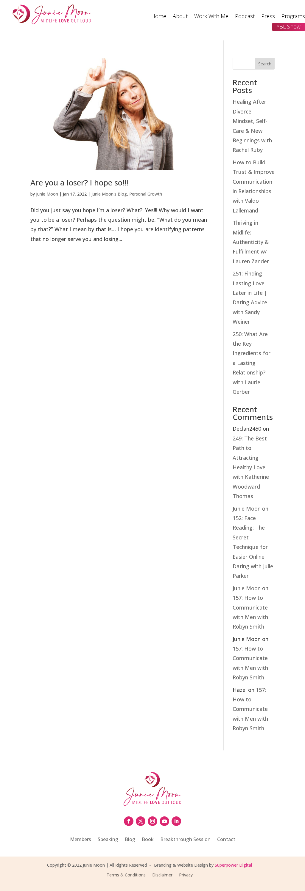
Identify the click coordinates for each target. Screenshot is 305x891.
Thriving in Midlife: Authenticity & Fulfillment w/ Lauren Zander (251, 242)
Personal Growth (145, 194)
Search (264, 64)
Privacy (186, 875)
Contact (226, 840)
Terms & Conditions (126, 875)
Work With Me (211, 17)
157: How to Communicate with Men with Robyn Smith (250, 709)
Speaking (108, 840)
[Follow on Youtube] (164, 821)
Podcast (245, 17)
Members (80, 840)
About (180, 17)
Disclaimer (162, 875)
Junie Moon (47, 194)
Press (268, 17)
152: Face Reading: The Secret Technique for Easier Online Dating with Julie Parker (253, 546)
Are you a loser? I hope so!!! (79, 182)
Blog (130, 840)
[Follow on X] (140, 821)
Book (148, 840)
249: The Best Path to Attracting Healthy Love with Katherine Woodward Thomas (251, 467)
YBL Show (289, 26)
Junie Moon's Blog (109, 194)
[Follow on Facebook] (128, 821)
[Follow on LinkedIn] (176, 821)
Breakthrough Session (185, 840)
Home (158, 17)
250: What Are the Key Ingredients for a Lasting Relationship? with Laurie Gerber (251, 362)
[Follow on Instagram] (152, 821)
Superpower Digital (233, 865)
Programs (293, 17)
